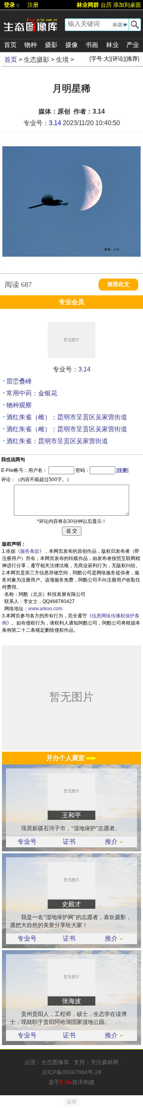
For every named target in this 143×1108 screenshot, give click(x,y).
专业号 (27, 842)
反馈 (71, 1101)
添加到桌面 (127, 5)
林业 (112, 44)
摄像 (71, 44)
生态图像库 (55, 1062)
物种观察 (19, 405)
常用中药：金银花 (31, 393)
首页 (10, 44)
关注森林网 (104, 1062)
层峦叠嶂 (19, 381)
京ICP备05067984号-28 (71, 1072)
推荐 (132, 58)
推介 (111, 842)
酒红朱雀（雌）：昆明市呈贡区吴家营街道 (66, 417)
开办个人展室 (66, 757)
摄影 (51, 44)
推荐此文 (118, 284)
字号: (100, 58)
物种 (30, 44)
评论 (118, 58)
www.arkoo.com (45, 608)
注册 (33, 5)
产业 (132, 44)
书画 (91, 44)
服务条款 (29, 551)
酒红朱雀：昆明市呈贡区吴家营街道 (57, 441)
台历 (106, 5)
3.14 (55, 123)
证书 (69, 842)
